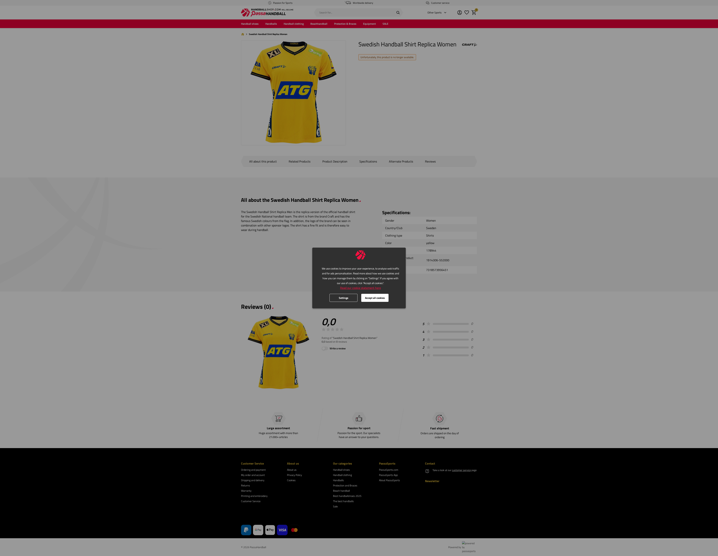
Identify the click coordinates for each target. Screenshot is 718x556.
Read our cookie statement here (360, 288)
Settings (343, 298)
